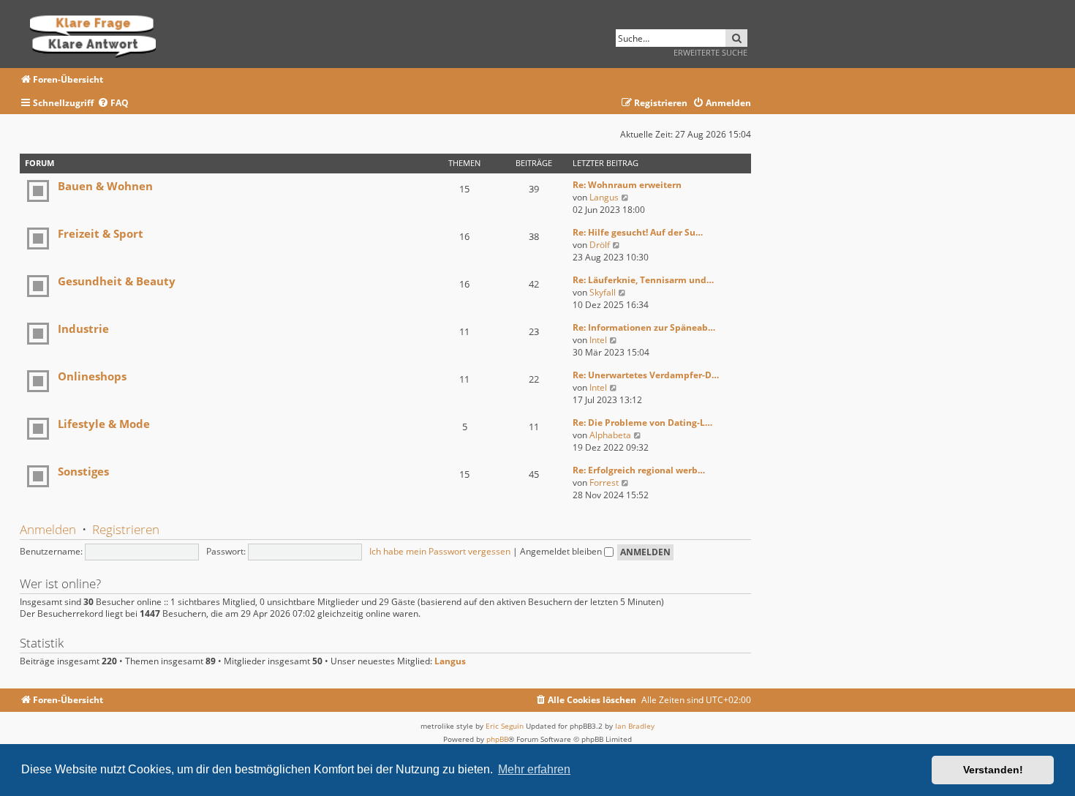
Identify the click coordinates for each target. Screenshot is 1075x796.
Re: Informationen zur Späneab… (644, 327)
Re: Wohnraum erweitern (627, 185)
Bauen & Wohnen (105, 186)
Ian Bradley (635, 726)
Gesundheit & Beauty (117, 281)
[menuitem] (113, 103)
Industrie (83, 328)
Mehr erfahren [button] (534, 769)
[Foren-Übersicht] (98, 34)
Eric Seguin (505, 726)
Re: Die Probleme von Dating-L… (642, 422)
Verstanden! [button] (993, 770)
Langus (604, 197)
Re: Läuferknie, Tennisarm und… (643, 280)
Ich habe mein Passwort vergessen (439, 551)
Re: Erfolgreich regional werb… (639, 470)
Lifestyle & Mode (104, 423)
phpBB (497, 739)
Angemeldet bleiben (562, 551)
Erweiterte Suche (710, 52)
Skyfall (602, 292)
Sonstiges (83, 471)
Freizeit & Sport (100, 233)
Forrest (604, 482)
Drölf (599, 245)
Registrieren (125, 529)
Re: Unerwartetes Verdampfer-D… (646, 375)
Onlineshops (92, 376)
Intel (598, 340)
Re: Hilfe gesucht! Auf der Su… (638, 232)
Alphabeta (610, 435)
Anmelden (48, 529)
